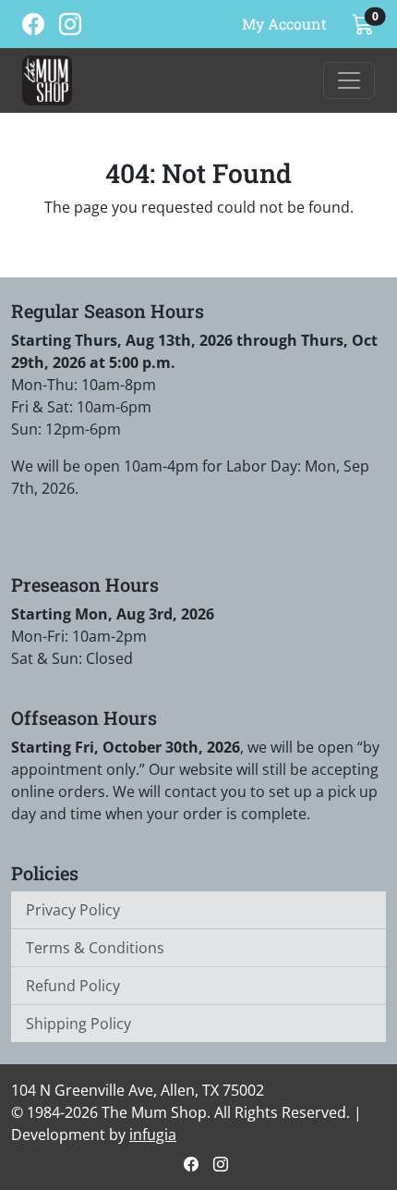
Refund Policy (73, 985)
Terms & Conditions (95, 948)
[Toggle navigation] (349, 80)
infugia (152, 1134)
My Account (284, 23)
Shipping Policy (78, 1023)
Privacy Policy (73, 910)
